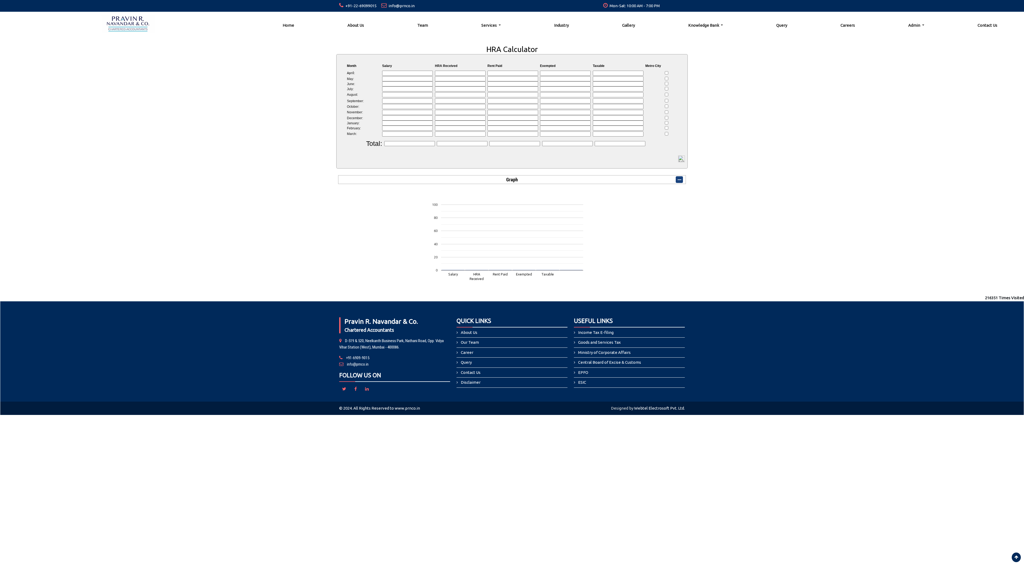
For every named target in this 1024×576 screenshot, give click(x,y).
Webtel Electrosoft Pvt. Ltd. (659, 408)
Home (288, 25)
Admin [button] (914, 25)
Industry (561, 25)
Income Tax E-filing (596, 332)
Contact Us (987, 25)
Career (467, 352)
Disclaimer (471, 382)
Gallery (628, 25)
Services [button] (489, 25)
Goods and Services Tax (599, 342)
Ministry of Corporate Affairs (604, 352)
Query (781, 25)
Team (422, 25)
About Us (355, 25)
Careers (848, 25)
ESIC (582, 382)
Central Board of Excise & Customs (609, 362)
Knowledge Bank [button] (704, 25)
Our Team (470, 342)
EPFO (583, 372)
